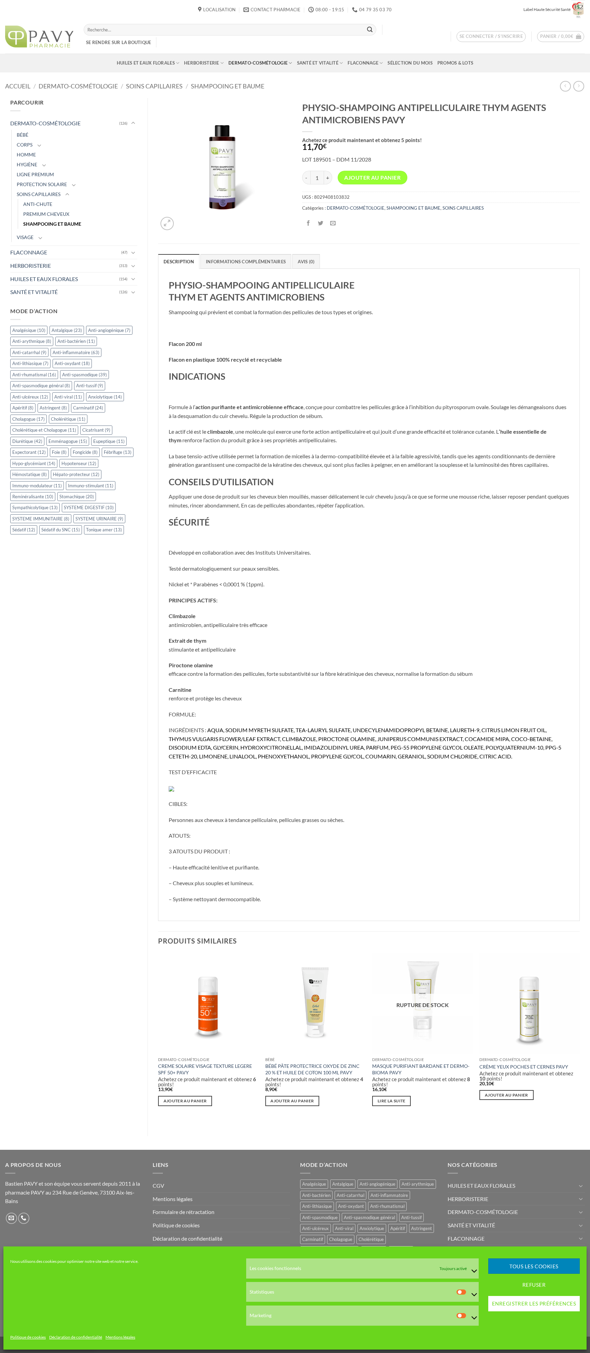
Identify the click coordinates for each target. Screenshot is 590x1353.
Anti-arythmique (31, 341)
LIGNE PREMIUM (35, 174)
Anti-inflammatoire (76, 352)
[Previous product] (578, 86)
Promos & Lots (455, 63)
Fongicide (85, 452)
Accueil (17, 86)
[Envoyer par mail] (332, 223)
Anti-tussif (89, 385)
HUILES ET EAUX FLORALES (146, 63)
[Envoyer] (370, 30)
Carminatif (88, 407)
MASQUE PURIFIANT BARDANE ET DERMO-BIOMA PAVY (420, 1069)
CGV (158, 1185)
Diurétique (27, 441)
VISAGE (25, 237)
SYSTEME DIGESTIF (89, 507)
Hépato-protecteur (76, 474)
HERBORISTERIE (201, 63)
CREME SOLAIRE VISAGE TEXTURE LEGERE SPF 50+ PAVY (205, 1069)
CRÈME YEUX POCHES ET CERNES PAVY (523, 1067)
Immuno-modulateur (37, 485)
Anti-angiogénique (109, 330)
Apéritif (22, 407)
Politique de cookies (28, 1337)
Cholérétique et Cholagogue (44, 430)
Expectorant (29, 452)
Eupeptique (109, 441)
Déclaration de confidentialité (75, 1337)
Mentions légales (120, 1337)
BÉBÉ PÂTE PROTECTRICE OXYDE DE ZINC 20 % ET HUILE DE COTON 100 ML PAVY (312, 1069)
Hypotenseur (78, 463)
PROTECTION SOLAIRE (42, 184)
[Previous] (158, 1039)
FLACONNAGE (363, 63)
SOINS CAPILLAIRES (154, 86)
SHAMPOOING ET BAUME (227, 86)
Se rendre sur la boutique (118, 42)
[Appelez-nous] (23, 1218)
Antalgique (67, 330)
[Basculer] (133, 123)
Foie (59, 452)
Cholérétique (68, 419)
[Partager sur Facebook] (308, 223)
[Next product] (565, 86)
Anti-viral (68, 397)
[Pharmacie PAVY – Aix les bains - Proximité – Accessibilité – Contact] (39, 36)
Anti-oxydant (72, 363)
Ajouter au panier (372, 178)
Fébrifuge (117, 452)
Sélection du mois (410, 63)
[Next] (579, 1039)
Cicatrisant (96, 430)
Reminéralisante (32, 496)
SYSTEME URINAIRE (99, 518)
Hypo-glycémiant (33, 463)
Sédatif (23, 529)
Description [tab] (179, 261)
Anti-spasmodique (84, 374)
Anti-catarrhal (29, 352)
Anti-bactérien (76, 341)
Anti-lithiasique (30, 363)
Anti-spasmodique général (41, 385)
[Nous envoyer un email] (11, 1218)
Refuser (534, 1285)
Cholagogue (28, 419)
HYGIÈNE (27, 164)
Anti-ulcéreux (30, 397)
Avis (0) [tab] (306, 261)
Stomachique (76, 496)
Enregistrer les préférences (534, 1304)
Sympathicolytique (35, 507)
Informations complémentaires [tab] (246, 261)
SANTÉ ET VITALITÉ (317, 63)
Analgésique (28, 330)
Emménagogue (67, 441)
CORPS (24, 145)
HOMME (26, 154)
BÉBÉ (22, 135)
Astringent (53, 407)
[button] (491, 36)
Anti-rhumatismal (34, 374)
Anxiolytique (105, 397)
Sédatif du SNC (60, 529)
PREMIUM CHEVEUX (46, 214)
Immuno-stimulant (90, 485)
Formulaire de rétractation (183, 1212)
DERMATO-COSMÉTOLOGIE (257, 63)
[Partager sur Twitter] (320, 223)
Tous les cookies (533, 1266)
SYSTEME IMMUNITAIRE (40, 518)
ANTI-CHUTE (37, 204)
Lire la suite (392, 1101)
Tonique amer (104, 529)
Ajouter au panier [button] (185, 1101)
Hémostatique (29, 474)
